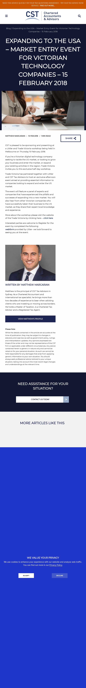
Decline (59, 575)
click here (48, 218)
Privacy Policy (55, 565)
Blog (8, 28)
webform (9, 229)
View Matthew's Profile (30, 319)
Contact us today (40, 399)
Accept (26, 575)
